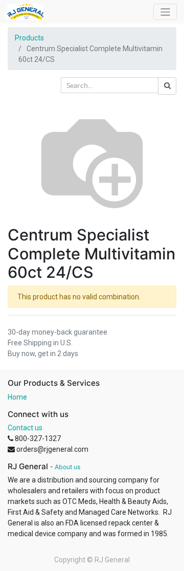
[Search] (167, 86)
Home (17, 397)
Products (29, 38)
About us (67, 467)
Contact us (25, 428)
